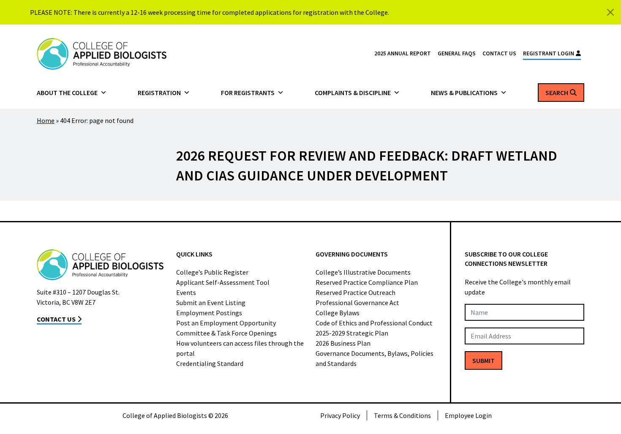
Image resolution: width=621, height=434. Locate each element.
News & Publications (464, 92)
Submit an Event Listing (210, 302)
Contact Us (499, 53)
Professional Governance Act (357, 302)
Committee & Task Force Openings (226, 333)
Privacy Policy (340, 415)
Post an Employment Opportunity (226, 323)
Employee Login (468, 415)
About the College (67, 92)
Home (45, 120)
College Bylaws (338, 312)
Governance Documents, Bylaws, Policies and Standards (374, 358)
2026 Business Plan (343, 343)
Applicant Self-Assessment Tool (223, 282)
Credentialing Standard (209, 363)
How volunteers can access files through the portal (240, 348)
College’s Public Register (212, 272)
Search (556, 92)
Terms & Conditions (402, 415)
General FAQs (457, 53)
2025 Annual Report (402, 53)
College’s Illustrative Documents (363, 272)
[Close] (610, 12)
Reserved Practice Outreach (355, 292)
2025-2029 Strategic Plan (352, 333)
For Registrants (248, 92)
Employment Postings (209, 312)
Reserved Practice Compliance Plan (367, 282)
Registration (159, 92)
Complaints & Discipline (353, 92)
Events (186, 292)
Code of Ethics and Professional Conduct (374, 323)
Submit (483, 360)
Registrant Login (548, 53)
